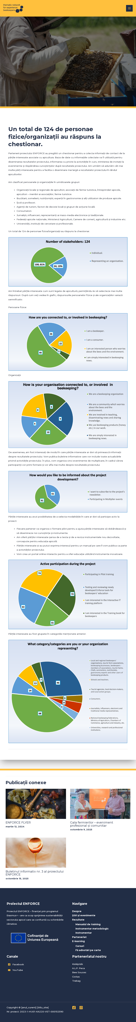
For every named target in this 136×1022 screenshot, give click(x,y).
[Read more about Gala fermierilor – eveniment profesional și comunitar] (100, 803)
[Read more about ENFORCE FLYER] (36, 803)
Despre (76, 911)
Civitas (76, 976)
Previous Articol (19, 756)
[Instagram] (81, 1007)
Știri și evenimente (83, 915)
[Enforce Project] (13, 8)
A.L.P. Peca (78, 968)
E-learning (78, 941)
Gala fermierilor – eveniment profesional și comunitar (91, 824)
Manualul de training (88, 924)
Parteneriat (79, 937)
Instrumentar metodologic (92, 928)
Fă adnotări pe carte (88, 950)
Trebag (76, 980)
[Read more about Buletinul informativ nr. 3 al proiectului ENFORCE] (36, 852)
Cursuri (79, 946)
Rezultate (78, 919)
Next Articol (119, 756)
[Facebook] (74, 1007)
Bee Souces (79, 972)
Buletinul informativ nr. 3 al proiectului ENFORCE (35, 873)
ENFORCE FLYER (18, 822)
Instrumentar (83, 932)
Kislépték (77, 964)
